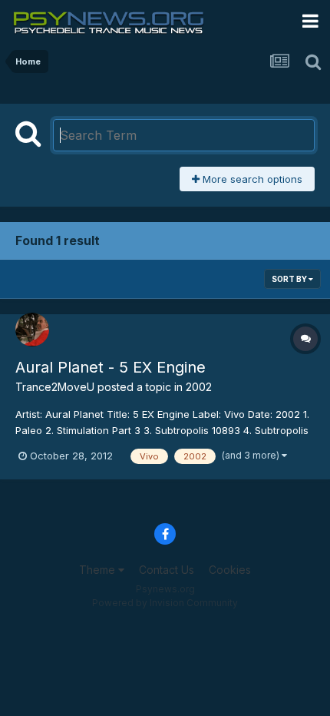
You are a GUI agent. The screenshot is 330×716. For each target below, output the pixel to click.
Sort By (290, 278)
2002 (199, 386)
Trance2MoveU (54, 386)
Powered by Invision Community (165, 602)
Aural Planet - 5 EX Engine (110, 367)
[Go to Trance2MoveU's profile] (32, 329)
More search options (251, 179)
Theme (98, 569)
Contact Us (166, 569)
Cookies (230, 569)
